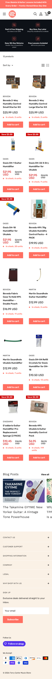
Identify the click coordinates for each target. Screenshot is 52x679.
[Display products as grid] (43, 65)
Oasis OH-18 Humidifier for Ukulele (10, 231)
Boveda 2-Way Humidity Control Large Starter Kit (38, 104)
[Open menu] (4, 14)
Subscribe (12, 619)
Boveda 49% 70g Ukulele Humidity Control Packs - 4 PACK (38, 232)
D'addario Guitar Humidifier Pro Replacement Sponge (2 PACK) (12, 430)
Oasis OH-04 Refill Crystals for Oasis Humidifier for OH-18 (38, 364)
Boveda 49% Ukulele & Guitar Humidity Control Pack (38, 430)
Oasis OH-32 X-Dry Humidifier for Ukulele (39, 166)
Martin (32, 289)
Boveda (7, 96)
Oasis (5, 159)
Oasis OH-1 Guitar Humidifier (12, 165)
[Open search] (35, 14)
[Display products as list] (48, 65)
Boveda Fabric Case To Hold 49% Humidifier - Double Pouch (12, 298)
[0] (47, 14)
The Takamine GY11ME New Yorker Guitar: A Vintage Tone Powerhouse (23, 512)
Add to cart (13, 124)
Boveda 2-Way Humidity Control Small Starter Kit (12, 104)
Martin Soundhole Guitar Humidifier (38, 295)
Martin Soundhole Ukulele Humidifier (12, 361)
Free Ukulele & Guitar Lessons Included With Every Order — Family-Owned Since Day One (26, 4)
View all (45, 474)
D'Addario (8, 421)
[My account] (40, 14)
